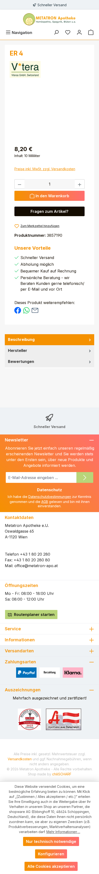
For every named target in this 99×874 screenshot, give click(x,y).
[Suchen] (56, 32)
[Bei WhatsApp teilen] (26, 310)
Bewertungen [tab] (21, 361)
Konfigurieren (51, 853)
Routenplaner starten (34, 614)
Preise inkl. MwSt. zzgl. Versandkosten (44, 169)
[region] (49, 114)
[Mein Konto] (79, 32)
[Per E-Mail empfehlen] (35, 310)
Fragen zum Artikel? (49, 211)
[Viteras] (49, 69)
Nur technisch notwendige (51, 841)
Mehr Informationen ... (63, 832)
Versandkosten (20, 759)
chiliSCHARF (61, 774)
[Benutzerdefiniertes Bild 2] (63, 719)
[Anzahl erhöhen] (80, 184)
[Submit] (84, 477)
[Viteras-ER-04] (49, 114)
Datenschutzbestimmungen (49, 497)
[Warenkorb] (91, 32)
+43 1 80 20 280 (35, 554)
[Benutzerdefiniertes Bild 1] (29, 719)
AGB (44, 502)
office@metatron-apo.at (36, 565)
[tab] (49, 339)
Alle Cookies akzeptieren (51, 866)
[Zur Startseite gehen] (49, 19)
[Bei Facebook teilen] (17, 310)
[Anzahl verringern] (19, 184)
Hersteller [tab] (17, 350)
